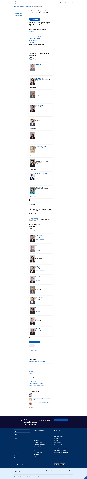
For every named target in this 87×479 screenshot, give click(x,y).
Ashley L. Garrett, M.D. (39, 187)
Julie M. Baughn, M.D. (39, 78)
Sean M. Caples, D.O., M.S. (40, 91)
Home (15, 6)
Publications (42, 239)
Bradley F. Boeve (38, 276)
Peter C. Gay (37, 328)
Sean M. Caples (38, 287)
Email (37, 239)
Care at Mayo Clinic (34, 357)
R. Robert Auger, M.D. (39, 64)
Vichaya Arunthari (38, 235)
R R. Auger (37, 245)
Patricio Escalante (38, 307)
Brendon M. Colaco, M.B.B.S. (40, 119)
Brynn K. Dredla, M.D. (39, 132)
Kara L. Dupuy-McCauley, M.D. (41, 146)
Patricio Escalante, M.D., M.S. (40, 160)
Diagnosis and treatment (18, 15)
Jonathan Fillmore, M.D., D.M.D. (41, 173)
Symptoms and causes (18, 13)
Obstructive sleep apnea (29, 6)
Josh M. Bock (37, 266)
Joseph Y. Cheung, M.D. (39, 105)
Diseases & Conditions (20, 6)
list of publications (34, 218)
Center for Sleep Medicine (46, 211)
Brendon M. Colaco (39, 297)
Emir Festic (37, 318)
